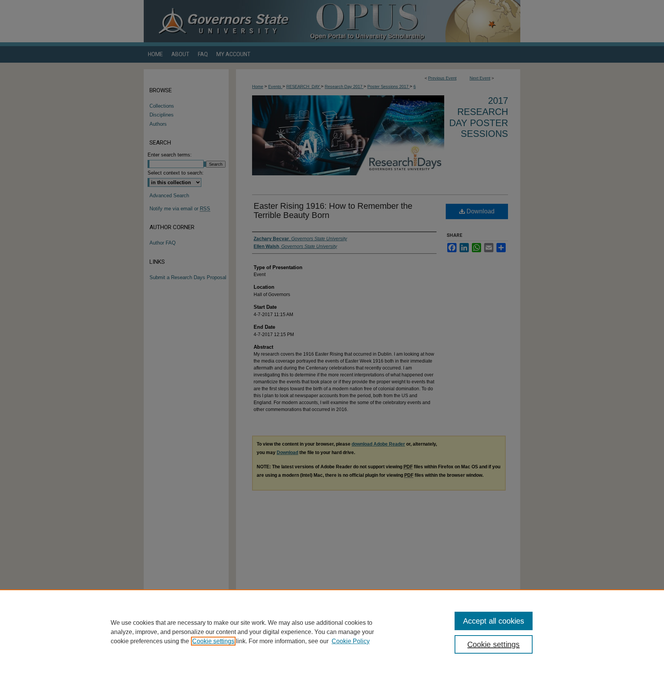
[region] (332, 631)
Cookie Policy (351, 641)
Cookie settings (213, 641)
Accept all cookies (493, 621)
